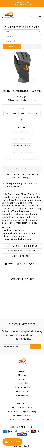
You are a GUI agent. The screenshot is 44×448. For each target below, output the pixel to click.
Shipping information (22, 251)
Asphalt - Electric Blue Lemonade (22, 159)
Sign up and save (21, 427)
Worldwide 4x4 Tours (22, 416)
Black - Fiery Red (22, 132)
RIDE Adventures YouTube (22, 420)
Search (12, 47)
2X (37, 113)
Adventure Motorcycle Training (22, 412)
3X (22, 120)
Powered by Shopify (22, 446)
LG (22, 113)
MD (15, 113)
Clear (32, 47)
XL (30, 113)
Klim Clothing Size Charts (22, 246)
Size (22, 109)
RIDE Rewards (22, 395)
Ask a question (22, 256)
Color (22, 127)
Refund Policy (22, 391)
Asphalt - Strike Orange (22, 153)
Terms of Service (22, 387)
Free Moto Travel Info (22, 407)
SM (7, 113)
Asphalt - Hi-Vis (22, 146)
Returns (22, 379)
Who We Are (22, 403)
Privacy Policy (22, 383)
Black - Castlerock (22, 139)
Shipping (12, 100)
